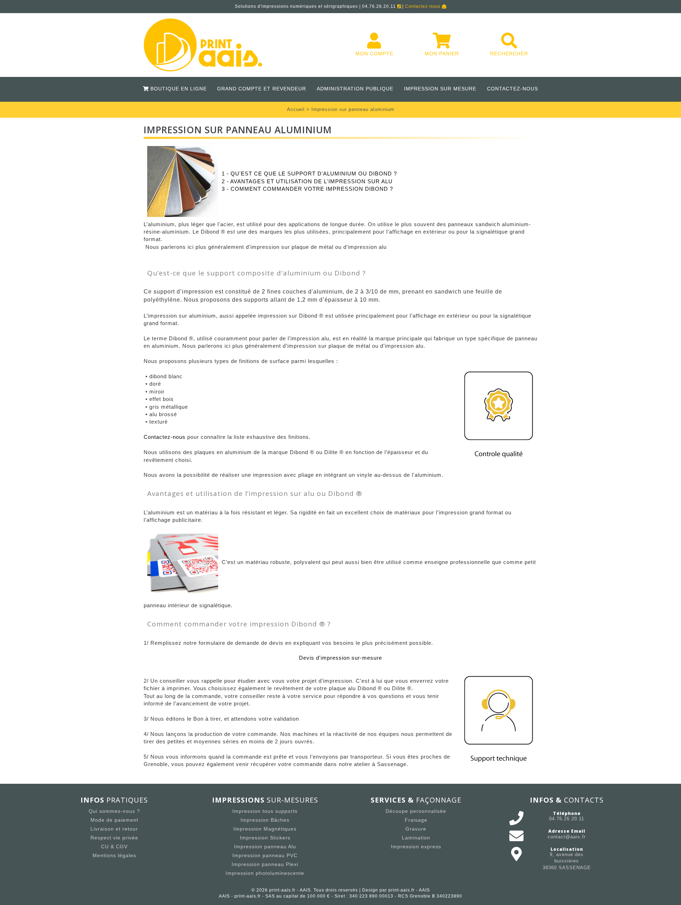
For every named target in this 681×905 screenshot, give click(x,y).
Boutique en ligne (177, 88)
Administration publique (355, 88)
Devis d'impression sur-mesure (340, 658)
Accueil (296, 109)
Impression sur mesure (440, 88)
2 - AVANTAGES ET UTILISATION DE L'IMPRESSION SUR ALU (307, 181)
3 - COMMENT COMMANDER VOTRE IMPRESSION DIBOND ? (307, 189)
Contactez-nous (423, 6)
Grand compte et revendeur (261, 88)
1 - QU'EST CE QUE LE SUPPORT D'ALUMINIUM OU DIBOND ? (309, 174)
